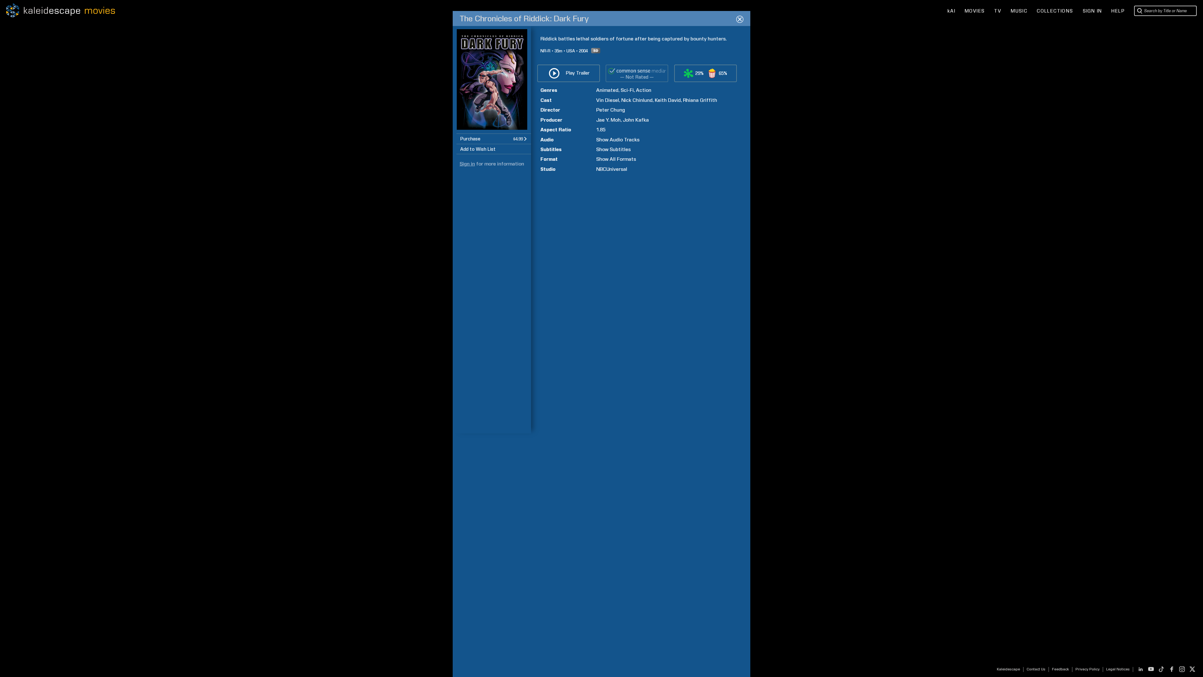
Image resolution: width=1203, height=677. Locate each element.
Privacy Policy (1087, 669)
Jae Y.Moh (608, 120)
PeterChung (610, 110)
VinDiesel (607, 100)
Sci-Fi (627, 90)
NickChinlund (637, 100)
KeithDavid (668, 100)
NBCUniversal (611, 169)
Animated (607, 90)
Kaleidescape (1008, 669)
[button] (493, 139)
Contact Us (1036, 669)
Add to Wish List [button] (478, 149)
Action (643, 90)
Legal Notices (1118, 669)
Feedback (1060, 669)
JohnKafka (636, 120)
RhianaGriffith (700, 100)
